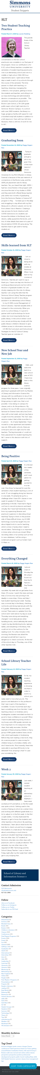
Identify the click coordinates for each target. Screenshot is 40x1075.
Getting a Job (5, 946)
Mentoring (4, 969)
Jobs (2, 959)
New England (5, 974)
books (15, 1046)
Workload (4, 1023)
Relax (31, 1057)
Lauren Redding (24, 34)
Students (4, 1009)
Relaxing (4, 992)
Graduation (5, 949)
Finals (3, 940)
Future (29, 1048)
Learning (4, 963)
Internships (5, 955)
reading (3, 988)
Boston (3, 928)
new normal (14, 1053)
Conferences (5, 934)
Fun (2, 942)
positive (19, 1055)
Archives (4, 921)
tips (2, 1061)
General (3, 944)
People (3, 978)
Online (3, 976)
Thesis (3, 1015)
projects (12, 1057)
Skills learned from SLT (16, 245)
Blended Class (6, 924)
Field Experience (15, 1048)
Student (6, 1059)
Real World (4, 990)
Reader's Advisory (7, 986)
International (5, 953)
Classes (3, 932)
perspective (13, 1055)
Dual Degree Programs (8, 936)
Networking (5, 971)
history (21, 1050)
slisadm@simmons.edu (8, 890)
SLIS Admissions (6, 888)
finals (22, 1048)
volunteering (5, 1019)
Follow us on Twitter (7, 907)
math (8, 1053)
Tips (2, 1017)
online (23, 1053)
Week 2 (6, 769)
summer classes (21, 1059)
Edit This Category (23, 1066)
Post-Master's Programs (9, 980)
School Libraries (6, 996)
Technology (5, 1013)
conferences (5, 1048)
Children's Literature (8, 930)
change (24, 1046)
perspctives (5, 1055)
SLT (2, 1005)
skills (3, 998)
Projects (4, 984)
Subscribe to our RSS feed (9, 909)
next (19, 1053)
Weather (4, 1021)
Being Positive (10, 456)
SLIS (2, 1000)
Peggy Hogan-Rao (25, 461)
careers (19, 1046)
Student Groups (6, 1007)
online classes (30, 1053)
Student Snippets (20, 10)
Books (3, 926)
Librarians (4, 965)
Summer (4, 1011)
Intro (2, 957)
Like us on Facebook (8, 903)
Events (3, 938)
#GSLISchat (5, 919)
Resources (4, 994)
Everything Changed (14, 558)
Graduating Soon (12, 140)
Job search (27, 1050)
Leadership (4, 961)
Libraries (4, 967)
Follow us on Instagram (8, 905)
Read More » (9, 130)
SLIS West (4, 1003)
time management (32, 1059)
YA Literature (5, 1025)
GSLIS (3, 951)
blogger (9, 1046)
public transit (20, 1057)
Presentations (5, 982)
